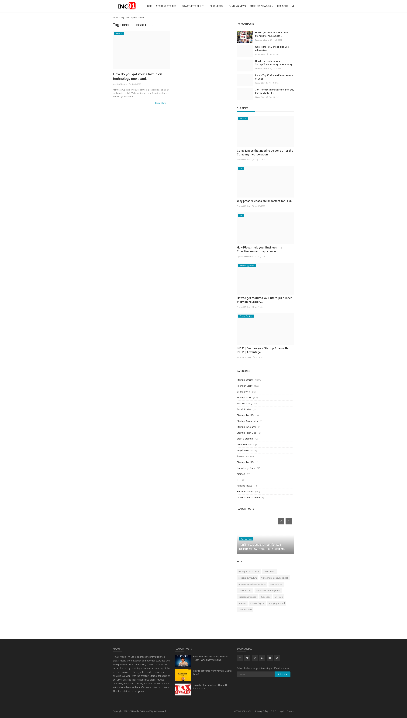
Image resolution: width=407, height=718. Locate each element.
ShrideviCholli (245, 609)
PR (238, 479)
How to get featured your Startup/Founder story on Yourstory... (274, 63)
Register (282, 5)
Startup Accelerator (247, 421)
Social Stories (244, 409)
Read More (160, 102)
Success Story (244, 403)
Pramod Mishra (262, 40)
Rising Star (260, 83)
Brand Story (244, 391)
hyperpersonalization (248, 571)
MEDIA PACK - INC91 (243, 711)
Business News (258, 5)
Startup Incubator (246, 426)
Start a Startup (245, 438)
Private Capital (257, 603)
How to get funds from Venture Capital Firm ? (212, 672)
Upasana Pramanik (245, 256)
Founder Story (244, 385)
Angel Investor (245, 450)
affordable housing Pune (268, 590)
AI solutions (269, 571)
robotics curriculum (247, 577)
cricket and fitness (247, 596)
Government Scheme (248, 497)
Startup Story (244, 397)
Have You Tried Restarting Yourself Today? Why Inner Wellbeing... (210, 658)
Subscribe (282, 674)
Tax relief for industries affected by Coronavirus (211, 687)
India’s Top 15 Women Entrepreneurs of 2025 (274, 77)
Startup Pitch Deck (247, 432)
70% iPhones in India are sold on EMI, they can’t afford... (274, 91)
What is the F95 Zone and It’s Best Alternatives (272, 48)
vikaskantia (260, 54)
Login (269, 5)
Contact (290, 711)
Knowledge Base (246, 468)
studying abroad (277, 603)
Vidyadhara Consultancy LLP (275, 577)
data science (276, 584)
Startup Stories (166, 5)
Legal (281, 711)
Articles (241, 473)
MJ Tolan (279, 596)
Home (148, 5)
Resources (216, 5)
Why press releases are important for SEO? (264, 201)
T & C (273, 711)
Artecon (242, 603)
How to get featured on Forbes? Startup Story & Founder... (271, 34)
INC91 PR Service (244, 357)
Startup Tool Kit (193, 5)
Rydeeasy (265, 596)
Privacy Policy (261, 711)
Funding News (237, 5)
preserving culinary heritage (252, 584)
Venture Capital (245, 444)
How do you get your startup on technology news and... (137, 76)
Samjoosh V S (245, 590)
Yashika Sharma (120, 84)
